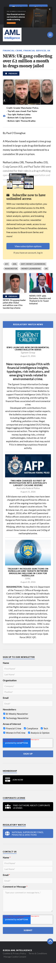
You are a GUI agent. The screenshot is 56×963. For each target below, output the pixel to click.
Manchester (11, 269)
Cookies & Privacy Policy (14, 953)
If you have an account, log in (28, 252)
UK (48, 50)
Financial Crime (12, 50)
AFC (7, 264)
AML (15, 264)
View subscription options (28, 246)
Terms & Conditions (38, 953)
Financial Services (34, 50)
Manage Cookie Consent (15, 956)
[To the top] (50, 941)
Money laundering (31, 269)
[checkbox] (28, 716)
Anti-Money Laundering (33, 264)
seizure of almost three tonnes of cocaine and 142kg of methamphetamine (28, 530)
